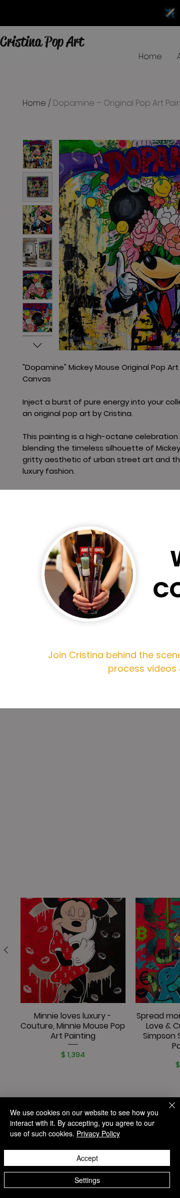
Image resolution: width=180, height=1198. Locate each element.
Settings (87, 1180)
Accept (87, 1158)
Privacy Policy (98, 1133)
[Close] (166, 1111)
